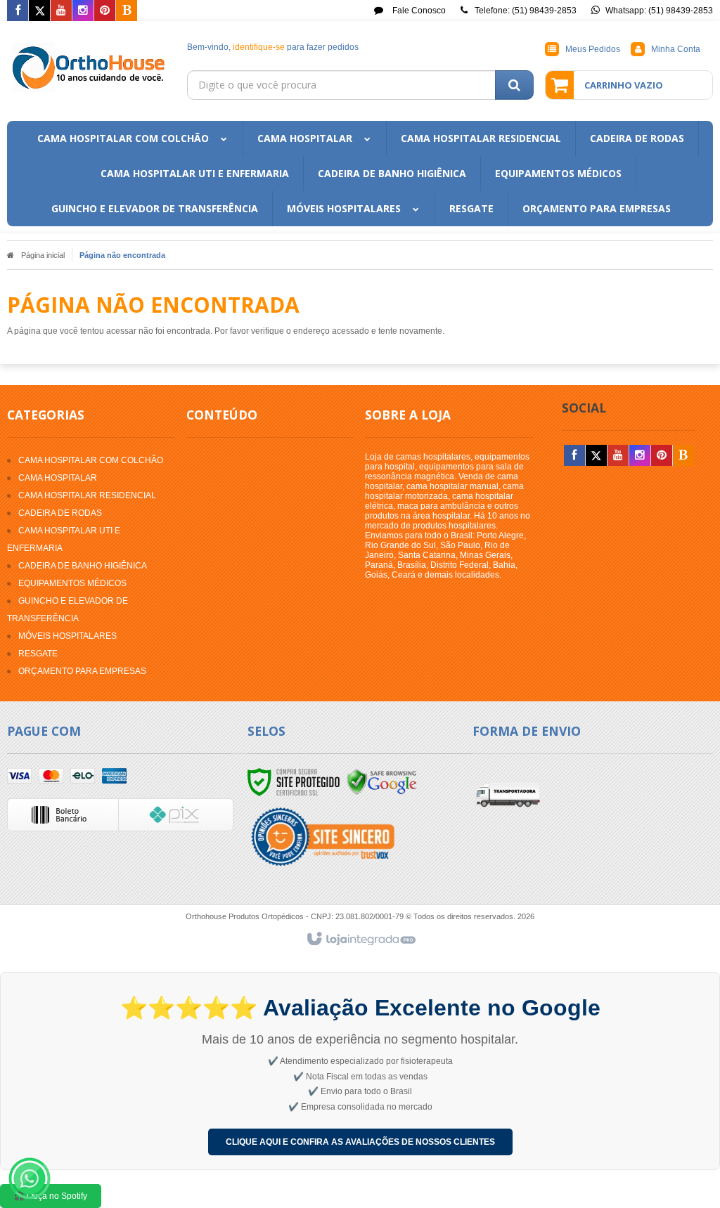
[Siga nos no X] (39, 11)
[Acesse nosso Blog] (126, 11)
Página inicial (43, 255)
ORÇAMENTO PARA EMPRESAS (82, 671)
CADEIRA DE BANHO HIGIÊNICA (82, 566)
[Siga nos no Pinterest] (104, 11)
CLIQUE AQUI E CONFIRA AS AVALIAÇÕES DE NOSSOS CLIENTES (360, 1142)
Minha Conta (675, 49)
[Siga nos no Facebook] (17, 11)
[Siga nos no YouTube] (618, 456)
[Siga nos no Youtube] (61, 11)
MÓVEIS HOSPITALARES (67, 636)
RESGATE (38, 653)
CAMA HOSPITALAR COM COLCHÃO (90, 460)
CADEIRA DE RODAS (60, 513)
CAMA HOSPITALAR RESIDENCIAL (87, 495)
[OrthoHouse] (89, 67)
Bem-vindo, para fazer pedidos (273, 47)
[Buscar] (514, 85)
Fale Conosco (418, 10)
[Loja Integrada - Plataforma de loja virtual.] (360, 939)
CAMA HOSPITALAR (57, 478)
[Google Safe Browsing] (382, 781)
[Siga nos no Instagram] (83, 11)
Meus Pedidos (592, 49)
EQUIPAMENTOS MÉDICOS (72, 583)
